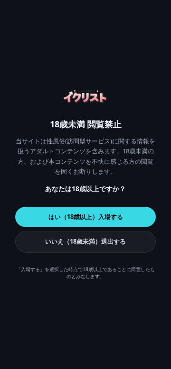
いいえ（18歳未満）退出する (85, 241)
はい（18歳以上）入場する (85, 216)
